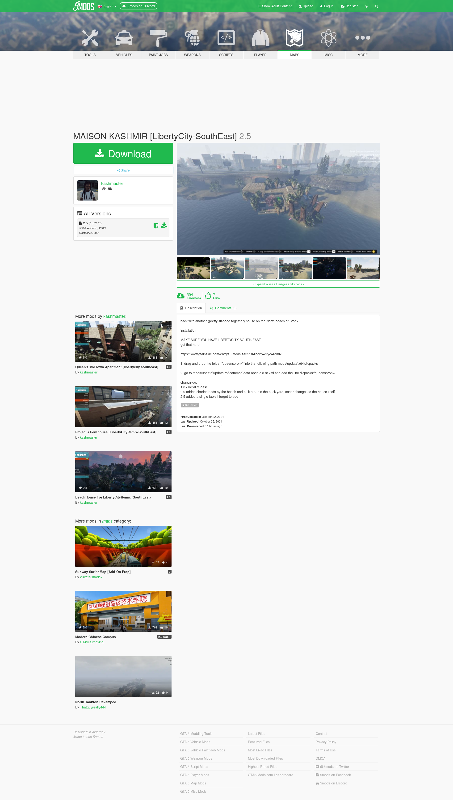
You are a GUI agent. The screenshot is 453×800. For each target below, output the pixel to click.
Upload (307, 6)
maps (107, 521)
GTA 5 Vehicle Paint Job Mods (202, 750)
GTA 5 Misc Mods (193, 791)
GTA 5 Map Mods (193, 783)
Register (351, 6)
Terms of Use (326, 750)
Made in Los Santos (88, 736)
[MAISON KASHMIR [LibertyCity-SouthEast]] (278, 199)
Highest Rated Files (262, 766)
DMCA (320, 758)
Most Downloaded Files (265, 758)
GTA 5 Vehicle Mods (195, 741)
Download (128, 153)
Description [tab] (192, 308)
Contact (321, 733)
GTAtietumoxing (92, 642)
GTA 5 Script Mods (194, 766)
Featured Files (259, 741)
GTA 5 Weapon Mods (196, 758)
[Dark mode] (366, 6)
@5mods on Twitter (334, 766)
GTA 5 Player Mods (194, 774)
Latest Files (256, 733)
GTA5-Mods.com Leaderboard (270, 774)
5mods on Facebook (335, 774)
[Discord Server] (109, 188)
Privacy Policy (326, 741)
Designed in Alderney (89, 731)
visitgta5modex (91, 576)
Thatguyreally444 (93, 707)
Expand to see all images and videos (278, 284)
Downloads (194, 298)
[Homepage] (103, 188)
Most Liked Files (260, 750)
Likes (216, 298)
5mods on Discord (333, 783)
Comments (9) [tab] (225, 308)
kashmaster (112, 183)
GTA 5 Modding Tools (196, 733)
